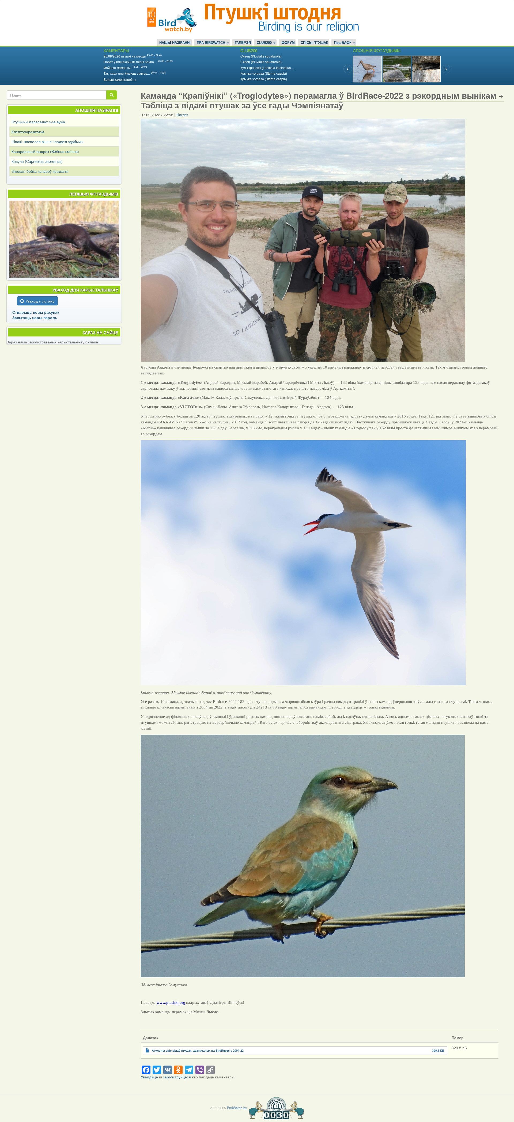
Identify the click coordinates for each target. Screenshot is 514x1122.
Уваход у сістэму (39, 301)
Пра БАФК (343, 43)
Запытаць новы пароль (34, 317)
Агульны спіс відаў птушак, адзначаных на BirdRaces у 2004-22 (198, 1050)
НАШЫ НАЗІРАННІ (175, 43)
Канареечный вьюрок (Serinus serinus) (45, 151)
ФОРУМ (288, 43)
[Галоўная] (174, 19)
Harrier (182, 114)
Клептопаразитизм (28, 131)
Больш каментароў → (120, 79)
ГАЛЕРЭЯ (243, 43)
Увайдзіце (149, 1076)
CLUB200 (265, 43)
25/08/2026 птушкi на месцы (125, 56)
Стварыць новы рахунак (35, 312)
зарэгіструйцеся (177, 1076)
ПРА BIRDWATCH (211, 43)
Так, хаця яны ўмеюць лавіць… (127, 73)
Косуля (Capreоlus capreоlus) (37, 161)
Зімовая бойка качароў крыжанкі (40, 171)
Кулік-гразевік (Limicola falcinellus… (267, 67)
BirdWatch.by (237, 1107)
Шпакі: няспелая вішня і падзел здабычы (47, 141)
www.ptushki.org (171, 1002)
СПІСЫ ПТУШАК (314, 43)
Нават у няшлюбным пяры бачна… (130, 61)
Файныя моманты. (117, 67)
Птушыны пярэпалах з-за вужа (38, 121)
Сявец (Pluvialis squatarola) (261, 56)
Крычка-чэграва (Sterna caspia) (263, 73)
